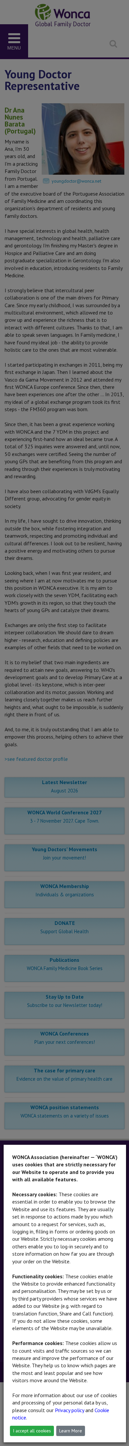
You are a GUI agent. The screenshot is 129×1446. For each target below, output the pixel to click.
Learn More (70, 1431)
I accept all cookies (32, 1431)
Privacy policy (69, 1410)
